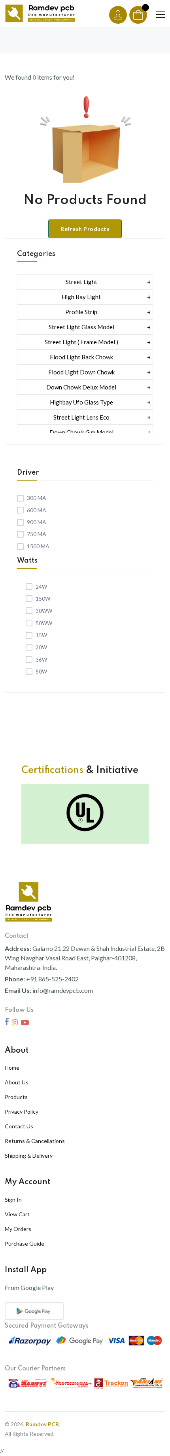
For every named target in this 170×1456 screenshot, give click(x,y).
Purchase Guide (24, 1243)
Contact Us (19, 1126)
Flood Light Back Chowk (81, 357)
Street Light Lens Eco (81, 417)
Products (16, 1096)
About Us (16, 1082)
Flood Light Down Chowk (81, 372)
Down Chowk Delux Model (81, 387)
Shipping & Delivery (29, 1155)
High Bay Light (81, 296)
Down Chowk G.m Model (81, 432)
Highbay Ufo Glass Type (81, 402)
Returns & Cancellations (35, 1140)
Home (12, 1067)
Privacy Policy (21, 1111)
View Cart (17, 1214)
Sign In (13, 1199)
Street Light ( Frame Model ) (81, 341)
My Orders (18, 1228)
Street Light (81, 281)
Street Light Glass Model (81, 326)
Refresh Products (85, 228)
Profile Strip (81, 311)
